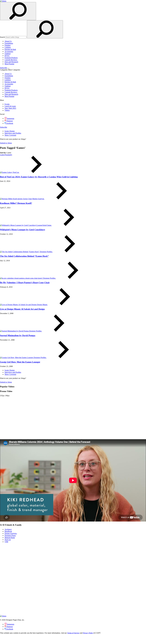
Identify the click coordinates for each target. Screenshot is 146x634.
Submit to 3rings (6, 143)
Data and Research (11, 62)
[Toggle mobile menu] (8, 68)
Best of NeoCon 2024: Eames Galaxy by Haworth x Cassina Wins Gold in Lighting (39, 177)
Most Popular (9, 64)
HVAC (7, 56)
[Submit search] (45, 29)
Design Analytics (11, 533)
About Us (8, 41)
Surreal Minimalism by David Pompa (17, 335)
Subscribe (3, 68)
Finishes (7, 45)
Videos (7, 110)
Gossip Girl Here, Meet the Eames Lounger (20, 362)
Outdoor (8, 54)
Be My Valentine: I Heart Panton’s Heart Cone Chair (25, 282)
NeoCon (16, 172)
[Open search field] (18, 11)
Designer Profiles (46, 252)
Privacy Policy (88, 633)
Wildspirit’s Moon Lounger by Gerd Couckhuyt (22, 229)
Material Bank (10, 538)
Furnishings (9, 43)
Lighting (8, 47)
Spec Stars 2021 (10, 108)
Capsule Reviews (11, 60)
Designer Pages (10, 535)
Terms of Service (73, 633)
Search (2, 37)
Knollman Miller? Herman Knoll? (16, 203)
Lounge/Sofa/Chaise (44, 225)
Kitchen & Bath (10, 49)
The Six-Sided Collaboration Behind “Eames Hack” (24, 256)
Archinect (8, 529)
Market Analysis (38, 199)
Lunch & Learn (10, 106)
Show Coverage (10, 135)
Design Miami (42, 305)
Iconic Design (10, 131)
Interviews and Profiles (13, 133)
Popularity (8, 155)
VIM (6, 542)
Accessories (9, 51)
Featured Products (11, 58)
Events (7, 104)
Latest (2, 155)
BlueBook (8, 531)
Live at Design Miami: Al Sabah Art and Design (22, 309)
